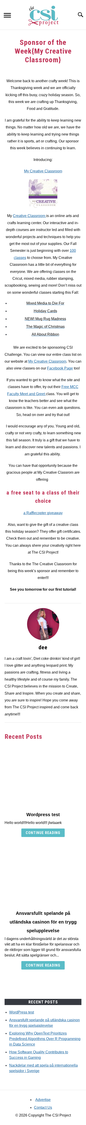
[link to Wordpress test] (43, 776)
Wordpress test (43, 814)
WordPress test (21, 1012)
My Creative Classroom (43, 171)
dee (43, 647)
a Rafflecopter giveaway (43, 513)
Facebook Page (60, 368)
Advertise (43, 1100)
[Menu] (7, 15)
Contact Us (43, 1107)
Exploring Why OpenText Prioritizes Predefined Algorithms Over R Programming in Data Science (44, 1038)
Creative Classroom (29, 216)
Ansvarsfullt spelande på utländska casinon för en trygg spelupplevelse (43, 922)
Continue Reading (43, 833)
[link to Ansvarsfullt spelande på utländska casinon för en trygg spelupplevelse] (43, 874)
